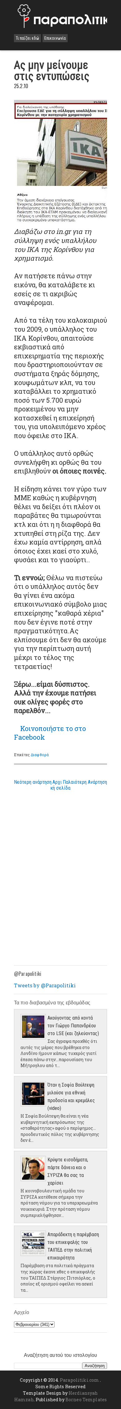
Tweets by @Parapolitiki (45, 985)
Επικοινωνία (55, 38)
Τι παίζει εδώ (27, 38)
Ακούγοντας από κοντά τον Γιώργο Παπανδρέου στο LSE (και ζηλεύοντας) (73, 1025)
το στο (50, 733)
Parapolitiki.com (79, 1380)
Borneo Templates (86, 1399)
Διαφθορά (40, 754)
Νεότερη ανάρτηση (33, 782)
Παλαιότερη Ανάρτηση (85, 782)
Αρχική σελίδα (60, 785)
